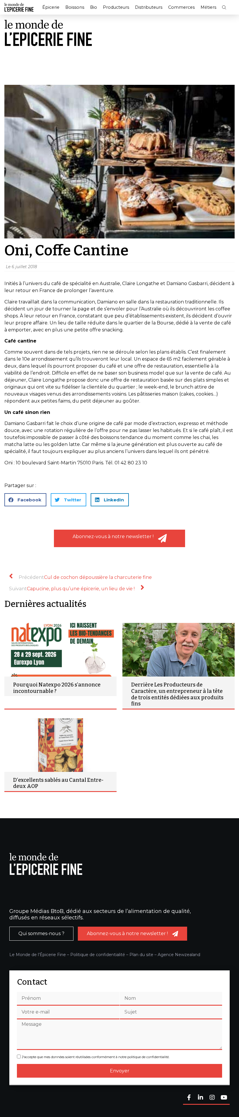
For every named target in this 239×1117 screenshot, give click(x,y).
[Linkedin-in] (200, 1098)
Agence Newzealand (179, 954)
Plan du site (141, 954)
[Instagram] (212, 1098)
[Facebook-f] (189, 1098)
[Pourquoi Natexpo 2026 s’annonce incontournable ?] (60, 650)
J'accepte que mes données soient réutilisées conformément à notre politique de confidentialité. (95, 1057)
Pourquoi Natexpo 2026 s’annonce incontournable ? (57, 688)
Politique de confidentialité (97, 954)
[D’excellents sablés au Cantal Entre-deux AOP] (60, 745)
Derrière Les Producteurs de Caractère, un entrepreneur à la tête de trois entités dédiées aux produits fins (177, 694)
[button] (224, 7)
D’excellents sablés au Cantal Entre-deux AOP (58, 783)
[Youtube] (224, 1098)
